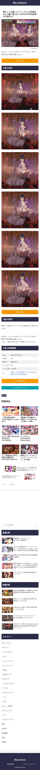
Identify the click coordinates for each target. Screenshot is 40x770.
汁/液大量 (20, 372)
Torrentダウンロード (21, 388)
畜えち (35, 372)
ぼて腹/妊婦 (23, 374)
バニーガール (29, 372)
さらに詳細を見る (20, 381)
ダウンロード (20, 60)
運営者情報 (10, 764)
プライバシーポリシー (29, 764)
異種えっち (14, 374)
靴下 (24, 372)
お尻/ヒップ (14, 372)
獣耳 (18, 374)
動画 (5, 395)
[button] (36, 525)
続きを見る (20, 312)
